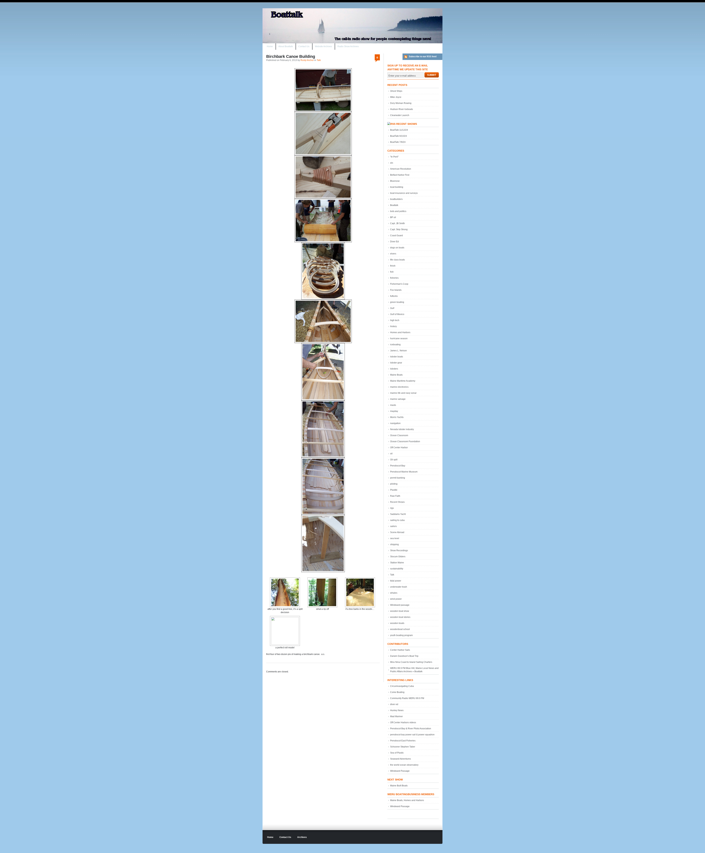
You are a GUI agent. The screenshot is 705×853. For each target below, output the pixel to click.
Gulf (392, 308)
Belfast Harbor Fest (399, 175)
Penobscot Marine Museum (403, 471)
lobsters (394, 368)
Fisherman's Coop (399, 284)
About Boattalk (285, 46)
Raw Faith (395, 496)
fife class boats (397, 259)
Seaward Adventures (400, 759)
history (393, 326)
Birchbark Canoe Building (290, 56)
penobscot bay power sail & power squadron (412, 734)
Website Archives (323, 46)
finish (392, 266)
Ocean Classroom (399, 435)
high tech (394, 320)
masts (393, 405)
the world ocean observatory (404, 765)
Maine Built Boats (399, 785)
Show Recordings (399, 550)
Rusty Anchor (307, 60)
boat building (396, 187)
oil (391, 453)
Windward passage (399, 605)
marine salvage (398, 399)
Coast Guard (396, 235)
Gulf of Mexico (397, 314)
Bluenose (395, 181)
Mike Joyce (395, 97)
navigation (395, 423)
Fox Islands (396, 290)
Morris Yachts (397, 417)
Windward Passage (400, 771)
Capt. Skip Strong (399, 229)
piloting (393, 484)
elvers (393, 253)
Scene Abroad (397, 532)
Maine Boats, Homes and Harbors (407, 800)
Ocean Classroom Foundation (405, 441)
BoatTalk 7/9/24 (398, 142)
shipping (394, 544)
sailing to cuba (397, 520)
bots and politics (398, 211)
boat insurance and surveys (404, 193)
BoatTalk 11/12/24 (399, 130)
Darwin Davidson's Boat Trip (404, 656)
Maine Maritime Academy (402, 381)
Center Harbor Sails (400, 650)
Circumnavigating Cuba (402, 686)
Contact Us (303, 46)
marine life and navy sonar (403, 393)
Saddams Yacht (398, 514)
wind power (396, 599)
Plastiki (393, 490)
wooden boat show (399, 611)
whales (393, 593)
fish (392, 272)
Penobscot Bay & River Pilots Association (410, 728)
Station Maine (397, 562)
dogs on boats (397, 247)
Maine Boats (396, 375)
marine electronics (399, 387)
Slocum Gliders (397, 556)
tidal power (395, 580)
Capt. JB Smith (397, 223)
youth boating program (401, 635)
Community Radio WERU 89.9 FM (407, 698)
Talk (319, 60)
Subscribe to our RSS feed (422, 56)
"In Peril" (394, 156)
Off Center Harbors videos (403, 722)
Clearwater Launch (399, 115)
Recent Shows (406, 123)
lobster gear (396, 362)
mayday (394, 411)
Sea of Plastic (397, 752)
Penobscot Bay (397, 465)
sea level (394, 538)
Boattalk (394, 205)
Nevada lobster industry (402, 429)
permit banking (397, 478)
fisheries (394, 278)
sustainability (396, 568)
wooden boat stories (400, 617)
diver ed (394, 704)
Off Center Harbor (399, 447)
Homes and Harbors (400, 332)
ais (391, 163)
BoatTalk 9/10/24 (398, 136)
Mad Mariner (396, 716)
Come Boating (397, 692)
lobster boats (396, 356)
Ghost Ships (396, 91)
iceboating (395, 344)
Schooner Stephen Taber (402, 746)
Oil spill (393, 459)
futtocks (394, 296)
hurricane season (399, 338)
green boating (397, 302)
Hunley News (397, 710)
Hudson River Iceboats (401, 109)
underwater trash (398, 587)
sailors (393, 526)
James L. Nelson (398, 350)
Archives (302, 837)
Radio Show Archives (348, 46)
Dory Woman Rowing (400, 103)
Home (270, 46)
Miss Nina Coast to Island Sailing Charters (411, 662)
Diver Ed (394, 241)
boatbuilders (396, 199)
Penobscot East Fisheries (402, 740)
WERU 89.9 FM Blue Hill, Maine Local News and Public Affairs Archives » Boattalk (414, 670)
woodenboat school (400, 629)
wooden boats (397, 623)
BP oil (393, 217)
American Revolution (400, 169)
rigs (392, 508)
